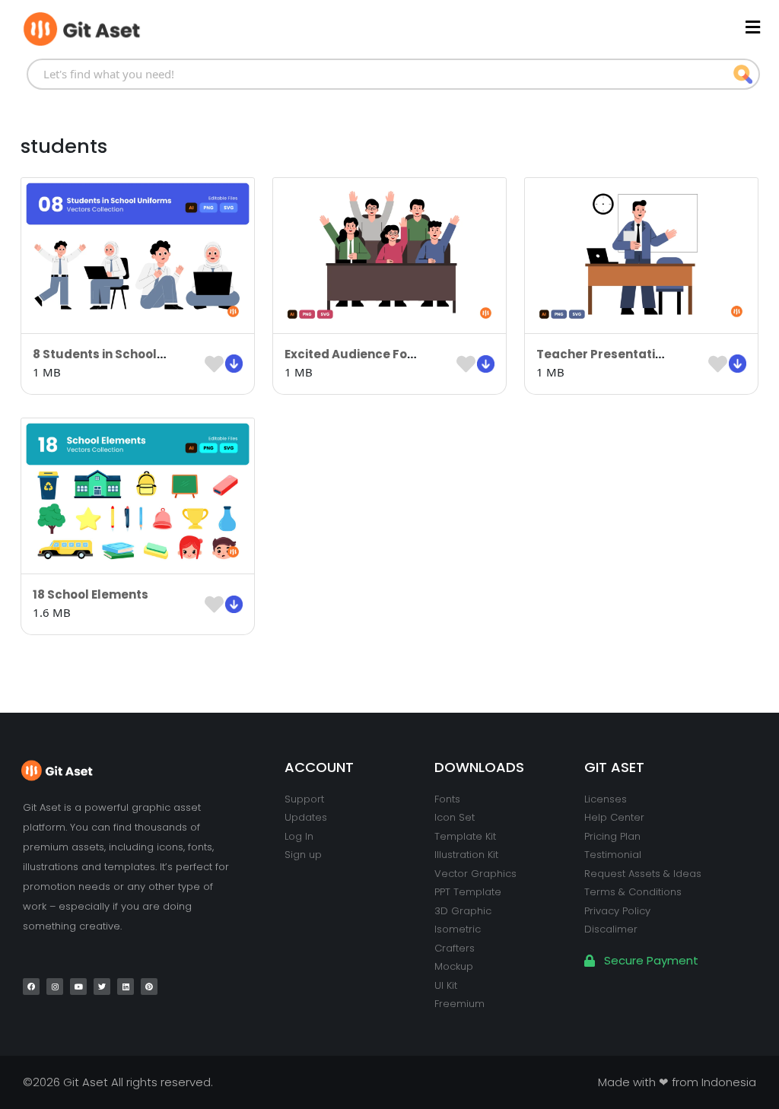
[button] (483, 27)
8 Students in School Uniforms (124, 354)
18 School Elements (90, 594)
